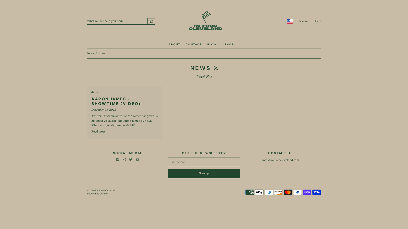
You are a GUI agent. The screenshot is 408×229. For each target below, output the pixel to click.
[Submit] (151, 21)
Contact (194, 44)
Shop (229, 44)
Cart (318, 21)
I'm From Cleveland (105, 191)
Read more (98, 131)
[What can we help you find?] (121, 21)
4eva (94, 92)
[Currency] (290, 21)
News (90, 53)
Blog (212, 44)
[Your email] (204, 162)
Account (304, 21)
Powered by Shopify (97, 194)
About (174, 44)
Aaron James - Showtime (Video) (116, 101)
